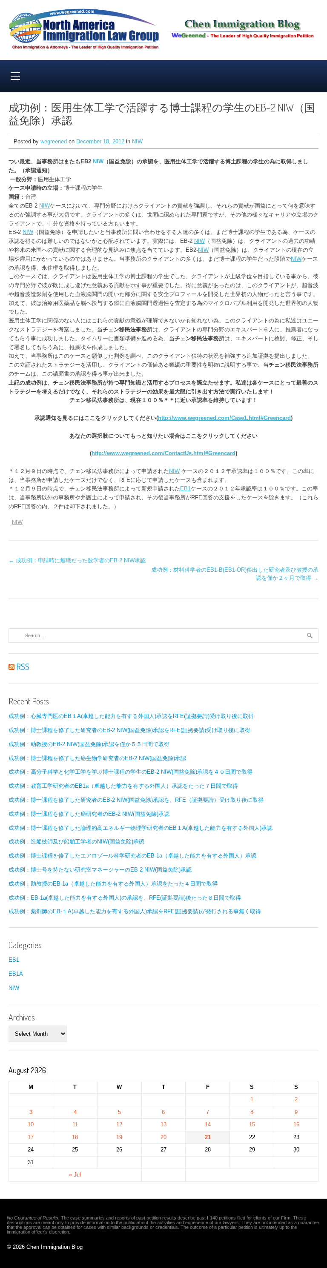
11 (75, 1124)
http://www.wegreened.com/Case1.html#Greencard (224, 418)
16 (296, 1124)
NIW (137, 141)
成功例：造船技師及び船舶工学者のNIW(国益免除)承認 (76, 841)
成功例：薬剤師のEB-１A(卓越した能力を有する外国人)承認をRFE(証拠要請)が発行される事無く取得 (135, 911)
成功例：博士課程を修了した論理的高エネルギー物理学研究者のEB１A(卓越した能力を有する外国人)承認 (140, 828)
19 (119, 1137)
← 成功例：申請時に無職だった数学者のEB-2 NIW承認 (77, 560)
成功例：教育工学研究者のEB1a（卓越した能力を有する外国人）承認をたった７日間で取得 (123, 786)
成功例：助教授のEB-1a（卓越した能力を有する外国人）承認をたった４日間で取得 (113, 883)
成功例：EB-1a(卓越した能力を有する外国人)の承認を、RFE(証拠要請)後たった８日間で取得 (125, 898)
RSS (21, 666)
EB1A (16, 974)
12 (119, 1124)
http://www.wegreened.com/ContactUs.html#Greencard (163, 453)
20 (163, 1137)
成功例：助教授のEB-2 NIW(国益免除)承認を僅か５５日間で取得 (89, 744)
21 (208, 1137)
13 (163, 1124)
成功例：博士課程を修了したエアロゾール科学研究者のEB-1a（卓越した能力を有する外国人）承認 (132, 855)
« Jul (75, 1174)
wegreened (53, 141)
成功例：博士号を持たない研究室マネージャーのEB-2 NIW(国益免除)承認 (100, 869)
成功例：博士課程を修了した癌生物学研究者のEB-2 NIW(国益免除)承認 (97, 758)
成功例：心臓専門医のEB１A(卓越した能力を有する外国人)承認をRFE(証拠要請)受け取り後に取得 (131, 716)
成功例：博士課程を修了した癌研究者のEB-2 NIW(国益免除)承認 (89, 814)
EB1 (185, 488)
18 (75, 1137)
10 (31, 1124)
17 (31, 1137)
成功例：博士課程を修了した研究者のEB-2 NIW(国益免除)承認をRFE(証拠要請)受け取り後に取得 (129, 730)
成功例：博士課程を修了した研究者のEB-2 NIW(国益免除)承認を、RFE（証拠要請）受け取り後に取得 (136, 800)
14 (208, 1124)
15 (252, 1124)
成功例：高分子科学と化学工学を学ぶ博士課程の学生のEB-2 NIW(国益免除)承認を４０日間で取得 (130, 772)
